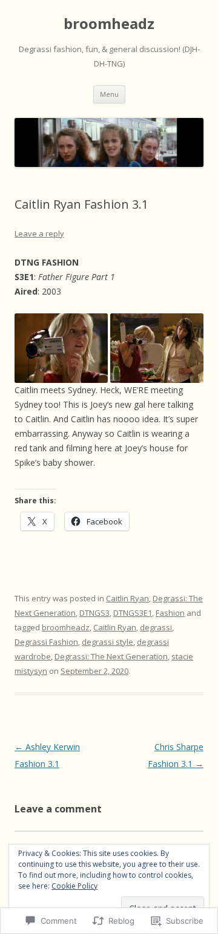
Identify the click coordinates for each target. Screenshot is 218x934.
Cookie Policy (74, 886)
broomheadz (109, 24)
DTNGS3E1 (132, 612)
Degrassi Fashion (46, 641)
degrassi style (107, 641)
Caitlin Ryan (127, 598)
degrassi (156, 627)
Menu (109, 94)
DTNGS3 (94, 612)
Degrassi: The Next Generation (111, 656)
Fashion (170, 612)
